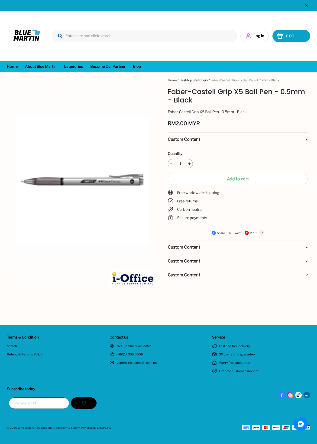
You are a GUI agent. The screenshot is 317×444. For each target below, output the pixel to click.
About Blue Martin (40, 66)
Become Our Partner (108, 66)
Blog (137, 66)
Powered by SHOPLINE (96, 427)
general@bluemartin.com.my (137, 362)
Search (12, 346)
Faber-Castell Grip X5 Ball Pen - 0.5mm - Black (244, 80)
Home (12, 66)
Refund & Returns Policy (24, 354)
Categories (73, 66)
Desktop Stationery (193, 80)
